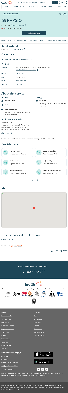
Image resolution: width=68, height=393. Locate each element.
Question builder (39, 335)
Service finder (61, 7)
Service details (6, 41)
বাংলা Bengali (4, 359)
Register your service (7, 329)
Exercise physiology (9, 239)
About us (4, 348)
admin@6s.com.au (22, 81)
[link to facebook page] (38, 369)
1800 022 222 (34, 272)
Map (41, 41)
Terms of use (5, 332)
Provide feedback (6, 345)
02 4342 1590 (20, 74)
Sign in (63, 2)
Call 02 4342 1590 (34, 33)
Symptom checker (46, 7)
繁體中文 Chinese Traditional (9, 366)
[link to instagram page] (42, 369)
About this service (20, 41)
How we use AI (5, 339)
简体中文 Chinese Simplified (9, 363)
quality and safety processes (37, 375)
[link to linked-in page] (46, 369)
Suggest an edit (18, 49)
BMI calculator (38, 319)
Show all (32, 180)
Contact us (4, 342)
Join (55, 2)
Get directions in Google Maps (26, 70)
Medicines (32, 7)
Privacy (3, 335)
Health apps (37, 322)
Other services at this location (56, 41)
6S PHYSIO (19, 84)
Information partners (7, 325)
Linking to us (5, 322)
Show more (5, 133)
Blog (35, 316)
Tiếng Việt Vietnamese (8, 369)
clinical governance (12, 375)
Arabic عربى (4, 356)
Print (65, 251)
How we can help (6, 316)
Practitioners (33, 41)
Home (6, 7)
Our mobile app (6, 319)
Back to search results (10, 14)
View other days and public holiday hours (15, 59)
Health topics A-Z (18, 7)
